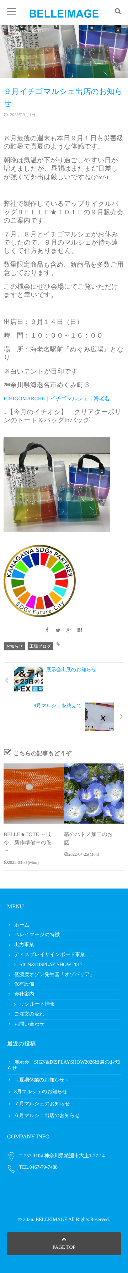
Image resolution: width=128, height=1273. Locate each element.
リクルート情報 (37, 1004)
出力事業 (24, 945)
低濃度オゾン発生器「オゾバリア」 (54, 974)
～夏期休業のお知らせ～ (41, 1080)
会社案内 (24, 994)
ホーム (22, 925)
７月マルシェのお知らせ (42, 1104)
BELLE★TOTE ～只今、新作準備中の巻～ (28, 843)
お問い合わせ (29, 1024)
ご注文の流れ (29, 1014)
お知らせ (14, 646)
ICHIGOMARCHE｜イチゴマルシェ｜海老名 (57, 399)
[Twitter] (58, 630)
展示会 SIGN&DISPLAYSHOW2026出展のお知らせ (63, 1065)
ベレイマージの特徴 (37, 935)
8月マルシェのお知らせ (41, 1092)
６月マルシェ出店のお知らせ (47, 1115)
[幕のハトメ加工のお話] (94, 793)
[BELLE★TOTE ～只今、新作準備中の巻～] (34, 793)
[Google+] (69, 630)
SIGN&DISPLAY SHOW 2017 (51, 964)
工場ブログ (40, 646)
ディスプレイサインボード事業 (49, 955)
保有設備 (24, 984)
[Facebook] (47, 630)
